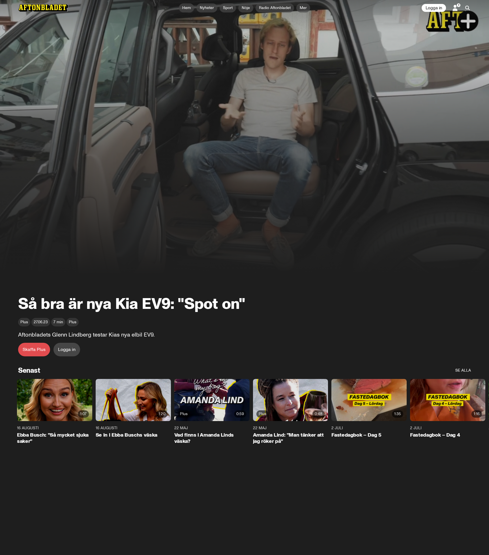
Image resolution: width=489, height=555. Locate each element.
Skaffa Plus (34, 349)
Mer (303, 7)
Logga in (434, 7)
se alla (463, 370)
